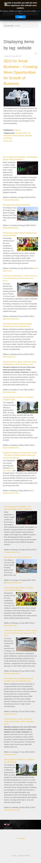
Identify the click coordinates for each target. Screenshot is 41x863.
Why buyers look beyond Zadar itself (16, 205)
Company (6, 200)
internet (19, 133)
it (29, 133)
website (29, 135)
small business (18, 135)
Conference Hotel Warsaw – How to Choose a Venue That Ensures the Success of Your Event (20, 278)
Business (6, 228)
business (8, 135)
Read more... (8, 141)
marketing (8, 138)
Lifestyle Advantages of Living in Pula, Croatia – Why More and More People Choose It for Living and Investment (20, 455)
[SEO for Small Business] (19, 97)
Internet (17, 130)
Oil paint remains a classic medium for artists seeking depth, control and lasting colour (19, 721)
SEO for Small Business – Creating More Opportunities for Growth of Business (20, 72)
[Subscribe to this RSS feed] (36, 53)
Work (36, 268)
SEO (25, 133)
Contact (22, 838)
